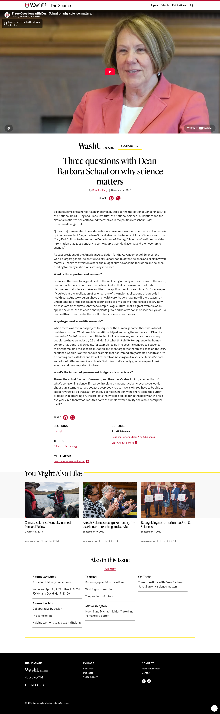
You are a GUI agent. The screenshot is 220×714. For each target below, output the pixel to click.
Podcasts (88, 673)
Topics (154, 5)
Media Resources (151, 669)
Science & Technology (65, 446)
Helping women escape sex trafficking (56, 622)
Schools (165, 5)
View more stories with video (69, 461)
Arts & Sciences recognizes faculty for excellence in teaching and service (109, 524)
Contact (146, 673)
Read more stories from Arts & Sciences (133, 437)
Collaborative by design (47, 609)
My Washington (96, 606)
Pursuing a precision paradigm (104, 582)
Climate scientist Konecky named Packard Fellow (48, 524)
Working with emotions (100, 589)
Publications (179, 5)
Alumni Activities (44, 576)
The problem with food (99, 596)
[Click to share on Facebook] (111, 198)
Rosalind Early (100, 190)
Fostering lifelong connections (51, 582)
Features (91, 576)
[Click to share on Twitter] (118, 198)
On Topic (58, 431)
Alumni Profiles (43, 603)
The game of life (42, 616)
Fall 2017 (110, 569)
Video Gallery (90, 677)
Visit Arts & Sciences (123, 443)
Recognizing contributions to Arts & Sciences (166, 524)
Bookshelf (88, 669)
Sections (127, 146)
